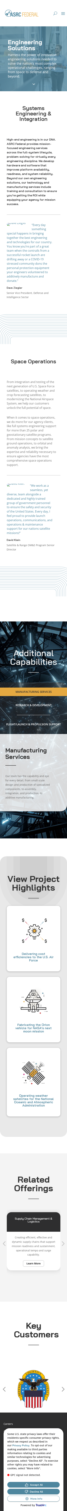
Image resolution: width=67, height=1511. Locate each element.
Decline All (36, 1491)
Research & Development (33, 705)
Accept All (36, 1484)
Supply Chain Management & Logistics (33, 1220)
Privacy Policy (20, 1445)
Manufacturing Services (34, 692)
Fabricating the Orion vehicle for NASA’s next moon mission (33, 1028)
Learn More (33, 1263)
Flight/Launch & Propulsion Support (33, 724)
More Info (36, 1498)
